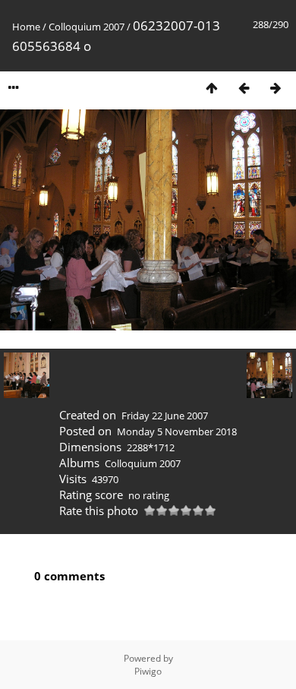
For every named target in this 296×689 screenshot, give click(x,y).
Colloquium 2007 (86, 26)
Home (26, 26)
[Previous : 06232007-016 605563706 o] (244, 87)
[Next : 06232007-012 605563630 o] (275, 87)
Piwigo (148, 671)
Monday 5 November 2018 (177, 431)
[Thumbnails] (212, 87)
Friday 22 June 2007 (164, 415)
